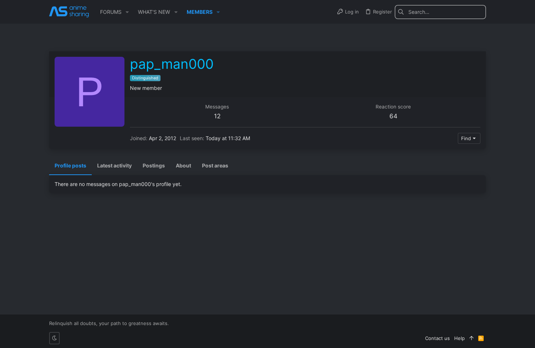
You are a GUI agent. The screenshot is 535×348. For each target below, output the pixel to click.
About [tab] (183, 165)
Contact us (437, 338)
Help (459, 338)
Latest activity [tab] (114, 165)
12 (217, 116)
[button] (127, 12)
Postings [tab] (154, 165)
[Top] (471, 338)
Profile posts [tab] (70, 165)
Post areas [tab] (215, 165)
